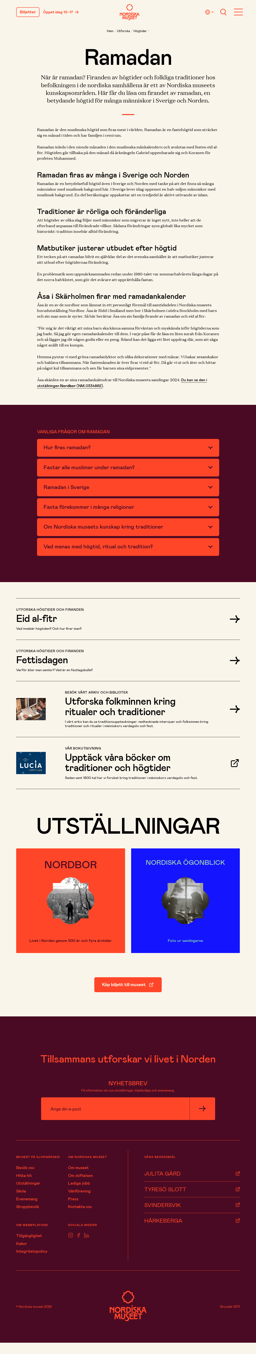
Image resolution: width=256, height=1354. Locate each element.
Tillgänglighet (29, 1235)
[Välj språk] (210, 12)
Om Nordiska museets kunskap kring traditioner (103, 526)
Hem (110, 31)
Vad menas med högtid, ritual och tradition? (98, 546)
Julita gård (162, 1173)
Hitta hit (24, 1175)
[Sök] (223, 12)
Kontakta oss (80, 1206)
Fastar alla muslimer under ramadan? (89, 467)
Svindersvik (162, 1205)
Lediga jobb (79, 1183)
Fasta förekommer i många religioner (89, 506)
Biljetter (28, 12)
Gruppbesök (27, 1206)
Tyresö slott (165, 1189)
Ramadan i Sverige (66, 487)
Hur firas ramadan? (67, 447)
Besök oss (25, 1167)
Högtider (140, 31)
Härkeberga (163, 1220)
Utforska (123, 31)
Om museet (78, 1167)
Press (73, 1198)
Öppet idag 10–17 (58, 12)
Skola (21, 1190)
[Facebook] (78, 1235)
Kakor (21, 1243)
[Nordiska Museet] (129, 12)
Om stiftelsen (80, 1175)
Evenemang (26, 1198)
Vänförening (79, 1190)
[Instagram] (70, 1235)
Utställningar (28, 1183)
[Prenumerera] (202, 1108)
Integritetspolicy (31, 1251)
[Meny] (238, 12)
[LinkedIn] (86, 1235)
